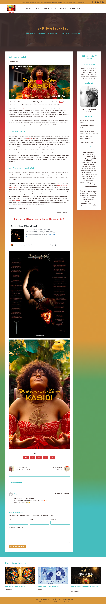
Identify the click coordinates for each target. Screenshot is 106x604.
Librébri (61, 8)
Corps (94, 172)
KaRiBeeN (11, 12)
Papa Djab (95, 191)
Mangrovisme (84, 184)
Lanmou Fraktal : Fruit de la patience (15, 586)
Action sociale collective (88, 150)
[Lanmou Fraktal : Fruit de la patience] (20, 575)
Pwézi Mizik (65, 33)
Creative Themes (67, 601)
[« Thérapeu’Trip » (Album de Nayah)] (53, 575)
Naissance (84, 189)
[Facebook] (100, 2)
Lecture (93, 178)
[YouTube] (98, 2)
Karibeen (88, 178)
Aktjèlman (51, 33)
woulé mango (17, 200)
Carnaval (93, 162)
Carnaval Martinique (88, 166)
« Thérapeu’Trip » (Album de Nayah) (49, 586)
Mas (95, 184)
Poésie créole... (84, 195)
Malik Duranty (89, 83)
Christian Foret (85, 168)
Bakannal (83, 162)
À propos (29, 8)
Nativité (89, 189)
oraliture (90, 191)
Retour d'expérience (88, 199)
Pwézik (84, 197)
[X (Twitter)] (103, 2)
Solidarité (88, 201)
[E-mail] (52, 457)
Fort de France (90, 176)
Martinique (90, 184)
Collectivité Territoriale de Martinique (88, 170)
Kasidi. (61, 102)
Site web (53, 519)
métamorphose (91, 187)
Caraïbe (88, 162)
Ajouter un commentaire (16, 527)
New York (93, 189)
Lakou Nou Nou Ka (74, 8)
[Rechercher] (92, 2)
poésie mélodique (93, 195)
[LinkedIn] (39, 457)
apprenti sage (88, 152)
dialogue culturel (89, 174)
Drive (96, 174)
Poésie (94, 193)
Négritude (83, 191)
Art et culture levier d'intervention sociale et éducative (88, 158)
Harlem (83, 178)
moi (35, 138)
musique (82, 187)
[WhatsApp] (45, 457)
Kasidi (27, 138)
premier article (27, 108)
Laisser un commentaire (17, 546)
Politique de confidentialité (48, 599)
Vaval (89, 206)
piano (90, 193)
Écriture (93, 206)
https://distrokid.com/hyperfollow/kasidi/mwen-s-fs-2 (39, 219)
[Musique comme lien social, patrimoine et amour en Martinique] (86, 575)
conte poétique (86, 172)
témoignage (94, 204)
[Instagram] (95, 2)
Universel (84, 206)
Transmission (85, 204)
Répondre (66, 493)
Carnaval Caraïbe (88, 164)
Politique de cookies (67, 599)
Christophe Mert (92, 168)
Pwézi (37, 8)
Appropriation (88, 154)
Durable (83, 176)
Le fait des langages (88, 180)
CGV (59, 599)
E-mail (32, 519)
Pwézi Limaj (58, 33)
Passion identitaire (84, 193)
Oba (31, 138)
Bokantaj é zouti (49, 8)
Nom (10, 519)
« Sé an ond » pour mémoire (87, 142)
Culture (82, 174)
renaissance (90, 197)
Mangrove (94, 182)
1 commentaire (75, 33)
